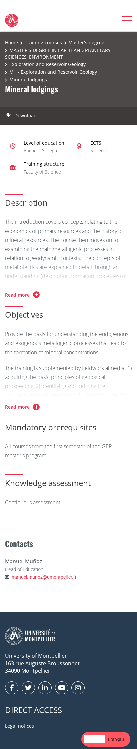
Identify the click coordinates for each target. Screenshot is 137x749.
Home (11, 42)
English (94, 739)
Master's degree (86, 42)
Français (116, 739)
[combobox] (94, 739)
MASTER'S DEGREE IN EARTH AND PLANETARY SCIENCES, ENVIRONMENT (58, 53)
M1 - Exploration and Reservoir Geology (53, 72)
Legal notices (19, 726)
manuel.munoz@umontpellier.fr (44, 577)
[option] (116, 739)
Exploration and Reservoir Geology (47, 64)
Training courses (43, 42)
